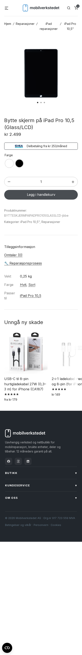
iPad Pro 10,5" (30, 222)
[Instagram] (18, 461)
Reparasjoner (25, 23)
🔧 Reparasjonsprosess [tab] (23, 263)
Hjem (7, 23)
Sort (31, 285)
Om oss (41, 497)
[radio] (9, 163)
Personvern (41, 525)
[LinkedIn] (28, 461)
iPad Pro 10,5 (30, 295)
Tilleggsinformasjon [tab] (19, 247)
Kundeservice (41, 485)
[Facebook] (8, 461)
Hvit (23, 285)
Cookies (56, 525)
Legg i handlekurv (41, 194)
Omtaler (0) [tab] (13, 255)
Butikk (41, 473)
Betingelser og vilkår (18, 525)
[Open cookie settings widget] (7, 647)
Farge (9, 155)
